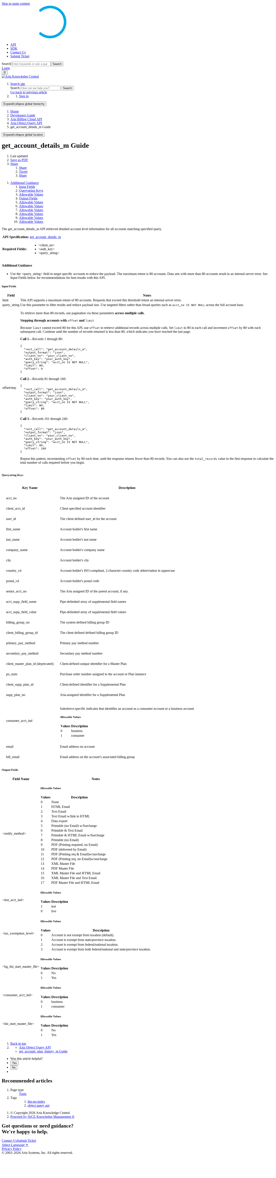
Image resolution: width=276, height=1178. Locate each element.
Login (6, 68)
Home (14, 111)
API (13, 44)
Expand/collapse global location (23, 134)
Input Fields (27, 186)
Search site (17, 84)
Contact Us (18, 52)
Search (6, 64)
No (14, 1067)
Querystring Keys (31, 190)
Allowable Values (31, 194)
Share (14, 164)
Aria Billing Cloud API (26, 119)
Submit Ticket (19, 56)
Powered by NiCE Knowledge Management (42, 1116)
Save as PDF (19, 160)
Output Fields (28, 198)
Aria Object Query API (26, 123)
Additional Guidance (24, 183)
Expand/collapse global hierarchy (24, 103)
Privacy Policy (12, 1149)
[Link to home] (20, 76)
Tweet (23, 171)
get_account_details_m (45, 237)
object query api (38, 1105)
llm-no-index (36, 1101)
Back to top (18, 1043)
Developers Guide (22, 115)
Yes (14, 1063)
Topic (23, 1094)
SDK (13, 48)
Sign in (24, 96)
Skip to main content (16, 3)
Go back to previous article (28, 92)
